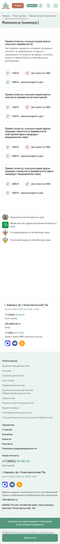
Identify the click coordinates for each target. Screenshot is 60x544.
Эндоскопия (8, 398)
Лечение (6, 371)
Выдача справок (10, 408)
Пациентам (8, 425)
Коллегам (7, 434)
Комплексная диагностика (16, 366)
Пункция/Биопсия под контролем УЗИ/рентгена (27, 417)
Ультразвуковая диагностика (17, 412)
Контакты (7, 444)
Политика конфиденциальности (19, 448)
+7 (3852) (14, 314)
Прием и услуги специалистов (18, 403)
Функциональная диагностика (17, 390)
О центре (7, 429)
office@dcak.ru (12, 323)
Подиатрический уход (13, 385)
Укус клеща (8, 380)
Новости (6, 439)
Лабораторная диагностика (16, 393)
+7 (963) (14, 333)
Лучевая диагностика (13, 375)
